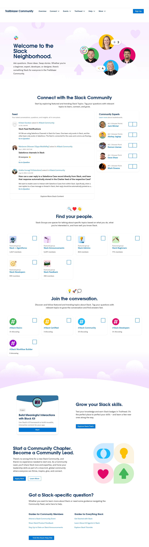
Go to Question (24, 139)
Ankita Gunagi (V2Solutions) (30, 170)
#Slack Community (46, 123)
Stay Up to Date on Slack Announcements (46, 527)
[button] (52, 196)
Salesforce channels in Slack (31, 152)
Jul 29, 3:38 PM (23, 125)
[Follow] (131, 124)
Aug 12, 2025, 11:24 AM (26, 173)
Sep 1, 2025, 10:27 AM (25, 149)
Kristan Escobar (25, 123)
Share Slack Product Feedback (41, 523)
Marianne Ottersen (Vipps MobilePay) (34, 146)
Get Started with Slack (83, 519)
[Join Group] (35, 238)
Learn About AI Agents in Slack (87, 523)
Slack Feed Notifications (30, 129)
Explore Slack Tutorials (83, 527)
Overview (42, 11)
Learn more (103, 117)
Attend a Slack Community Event (42, 519)
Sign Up (138, 11)
